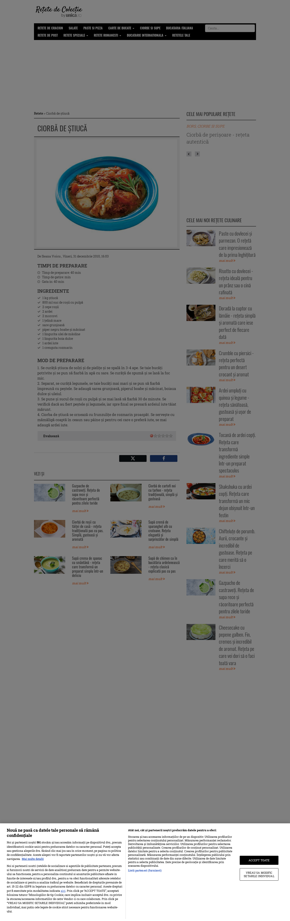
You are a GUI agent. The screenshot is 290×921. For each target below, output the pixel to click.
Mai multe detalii (33, 859)
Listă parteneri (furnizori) (145, 870)
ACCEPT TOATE (259, 860)
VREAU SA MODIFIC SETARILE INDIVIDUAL (259, 874)
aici (63, 891)
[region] (145, 872)
